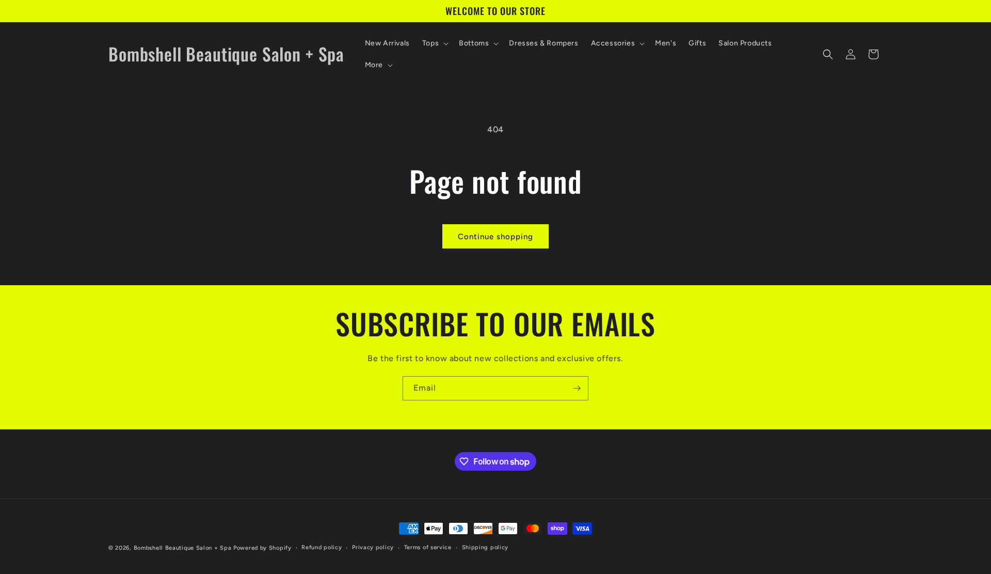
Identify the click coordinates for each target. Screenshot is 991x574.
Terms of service (428, 547)
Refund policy (321, 547)
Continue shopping (495, 236)
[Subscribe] (576, 388)
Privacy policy (373, 547)
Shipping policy (485, 547)
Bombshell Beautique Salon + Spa (183, 548)
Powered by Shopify (262, 548)
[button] (434, 43)
